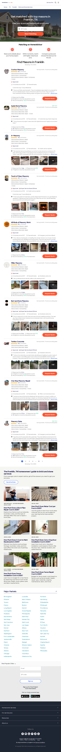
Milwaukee (43, 651)
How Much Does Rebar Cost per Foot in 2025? (43, 507)
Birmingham (8, 596)
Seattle (42, 645)
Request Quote (50, 98)
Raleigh (24, 642)
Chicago (6, 653)
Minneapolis (26, 614)
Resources (5, 718)
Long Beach (8, 608)
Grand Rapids (26, 611)
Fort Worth (43, 625)
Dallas (42, 619)
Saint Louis (25, 622)
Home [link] (5, 7)
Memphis (43, 611)
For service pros (7, 713)
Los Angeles (8, 611)
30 (39, 461)
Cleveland (25, 651)
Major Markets (10, 591)
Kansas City (25, 619)
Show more (54, 93)
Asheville (25, 633)
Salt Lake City (44, 633)
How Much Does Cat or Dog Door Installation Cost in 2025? (43, 541)
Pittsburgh (43, 605)
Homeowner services (9, 708)
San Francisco (8, 622)
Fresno (6, 605)
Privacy (21, 739)
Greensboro (26, 639)
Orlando (6, 645)
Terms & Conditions (40, 742)
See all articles (11, 482)
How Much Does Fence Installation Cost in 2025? (13, 574)
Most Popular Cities (8, 663)
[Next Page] (42, 461)
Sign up (30, 681)
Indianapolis (8, 656)
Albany (24, 628)
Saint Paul (25, 616)
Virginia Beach (45, 642)
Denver (6, 628)
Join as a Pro (49, 2)
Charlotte (25, 636)
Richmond (43, 639)
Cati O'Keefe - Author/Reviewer (13, 569)
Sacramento (8, 616)
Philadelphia (44, 602)
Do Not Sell (32, 739)
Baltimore (25, 602)
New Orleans (26, 599)
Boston (24, 605)
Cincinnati (25, 648)
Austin (42, 616)
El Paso (42, 622)
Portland (43, 596)
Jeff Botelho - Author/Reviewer (14, 503)
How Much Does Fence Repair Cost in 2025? (42, 573)
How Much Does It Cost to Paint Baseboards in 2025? (16, 541)
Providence (44, 608)
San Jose (7, 625)
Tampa (6, 648)
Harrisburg (43, 599)
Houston (43, 628)
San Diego (7, 619)
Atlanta (6, 651)
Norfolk (42, 636)
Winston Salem (27, 645)
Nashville (43, 614)
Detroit (24, 608)
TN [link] (10, 7)
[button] (15, 160)
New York (25, 631)
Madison (43, 648)
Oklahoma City (27, 656)
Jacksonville (8, 639)
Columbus (25, 653)
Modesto (7, 614)
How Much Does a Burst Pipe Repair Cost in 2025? (14, 509)
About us (5, 723)
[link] (30, 74)
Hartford (6, 631)
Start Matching (30, 34)
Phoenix (6, 599)
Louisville (25, 596)
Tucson (6, 602)
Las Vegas (25, 625)
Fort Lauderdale (9, 636)
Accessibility (38, 739)
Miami (6, 642)
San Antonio (44, 631)
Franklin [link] (14, 7)
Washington (8, 633)
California (26, 739)
